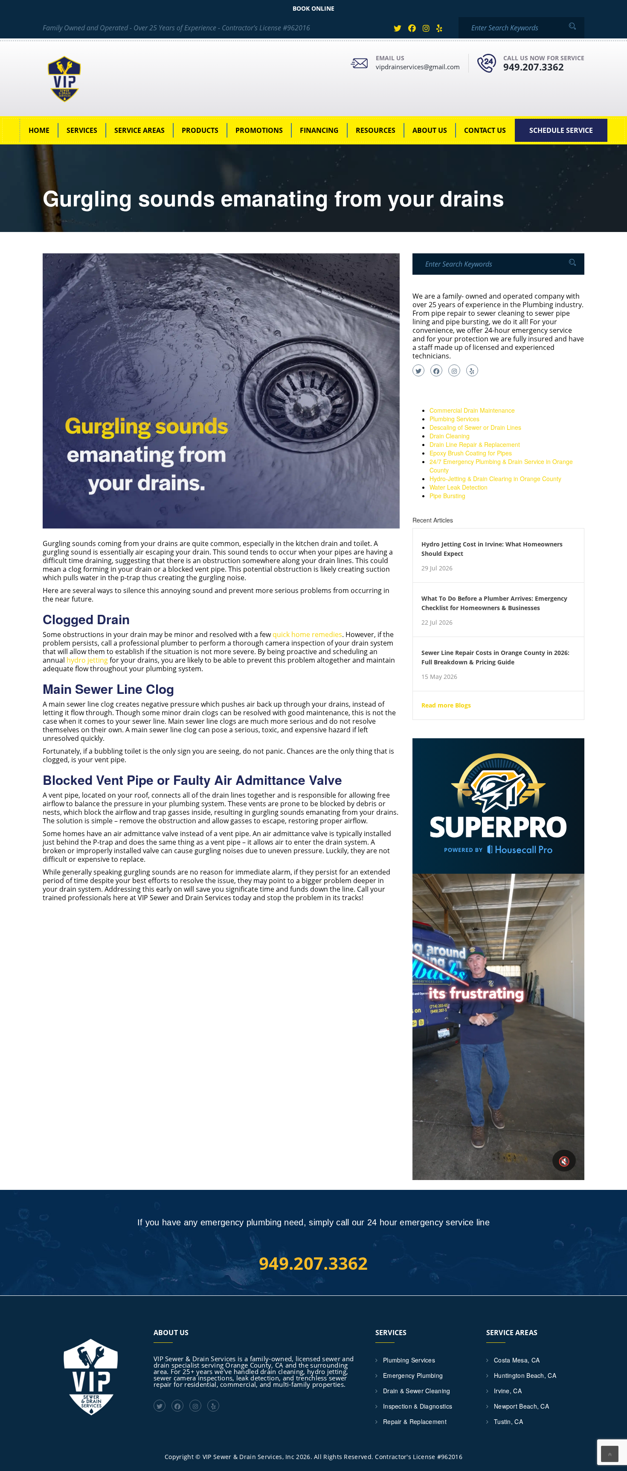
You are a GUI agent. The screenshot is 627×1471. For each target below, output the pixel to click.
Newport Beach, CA (521, 1406)
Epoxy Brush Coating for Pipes (471, 453)
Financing (319, 130)
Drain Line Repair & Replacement (475, 444)
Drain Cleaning (450, 436)
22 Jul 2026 (437, 622)
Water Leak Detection (459, 487)
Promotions (259, 130)
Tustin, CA (508, 1421)
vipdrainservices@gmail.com (418, 66)
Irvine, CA (508, 1390)
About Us (429, 130)
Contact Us (485, 130)
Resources (375, 130)
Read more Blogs (446, 705)
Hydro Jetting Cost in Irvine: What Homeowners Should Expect (492, 549)
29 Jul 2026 (437, 568)
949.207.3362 (533, 66)
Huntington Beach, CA (525, 1375)
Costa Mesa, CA (517, 1360)
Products (200, 130)
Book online (313, 8)
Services (82, 130)
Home (39, 130)
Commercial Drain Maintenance (472, 410)
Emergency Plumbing (413, 1375)
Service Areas (139, 130)
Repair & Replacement (415, 1421)
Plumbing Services (454, 418)
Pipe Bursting (447, 495)
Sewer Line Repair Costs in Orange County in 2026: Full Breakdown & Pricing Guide (495, 657)
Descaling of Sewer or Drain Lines (475, 427)
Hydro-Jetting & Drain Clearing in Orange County (495, 478)
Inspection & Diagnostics (417, 1406)
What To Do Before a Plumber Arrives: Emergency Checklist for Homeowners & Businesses (494, 603)
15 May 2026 (439, 677)
